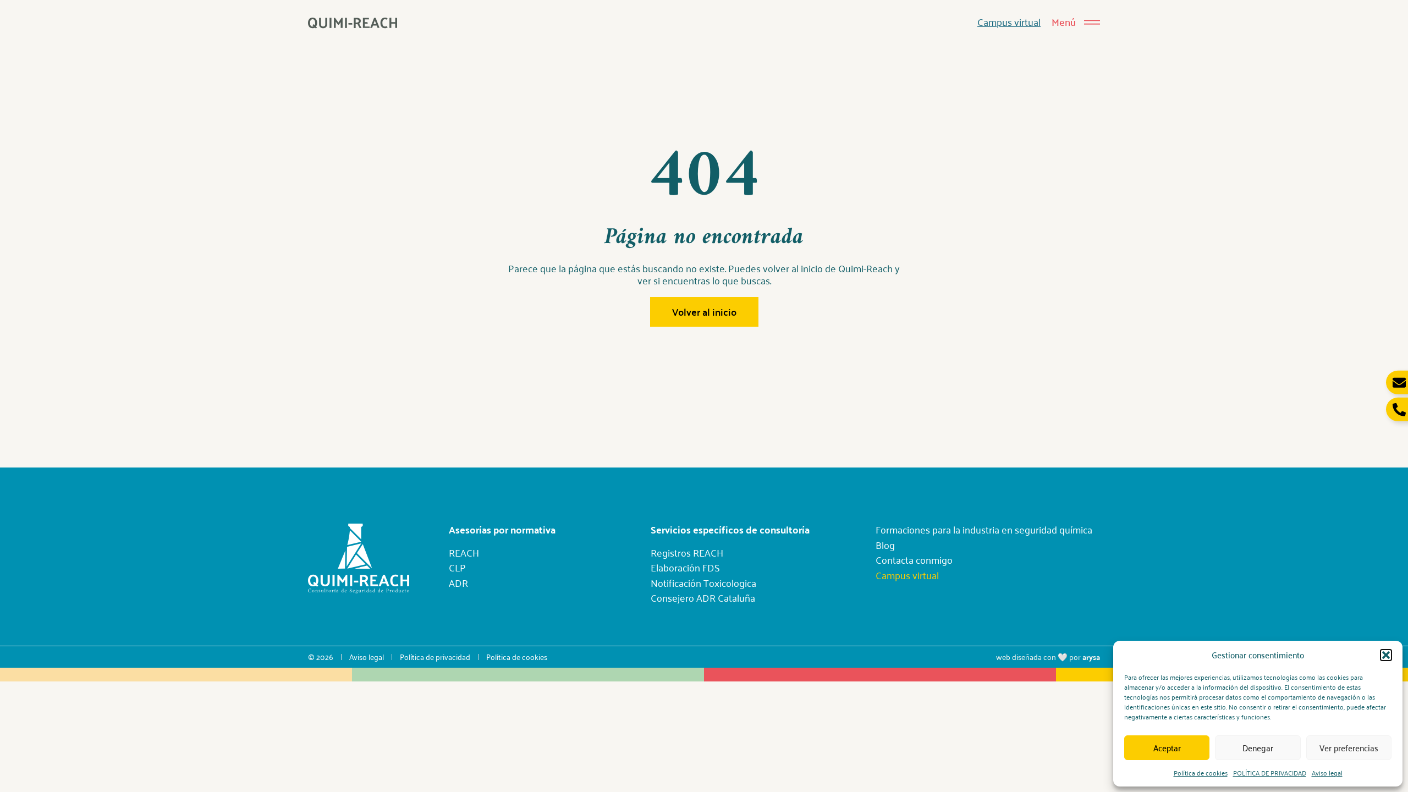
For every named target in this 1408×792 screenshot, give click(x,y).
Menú (1064, 22)
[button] (1386, 655)
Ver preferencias (1348, 747)
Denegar (1257, 747)
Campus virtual (1009, 21)
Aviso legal (1327, 772)
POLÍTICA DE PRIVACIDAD (1269, 772)
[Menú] (1092, 22)
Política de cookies (1201, 772)
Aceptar (1167, 747)
